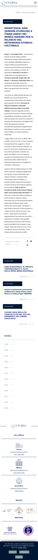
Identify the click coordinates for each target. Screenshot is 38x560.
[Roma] (19, 447)
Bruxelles (19, 486)
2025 (6, 350)
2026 (6, 344)
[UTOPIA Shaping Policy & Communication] (9, 3)
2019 (6, 385)
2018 (6, 391)
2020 (6, 379)
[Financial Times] (19, 510)
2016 (6, 402)
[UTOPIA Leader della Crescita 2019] (6, 510)
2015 (6, 408)
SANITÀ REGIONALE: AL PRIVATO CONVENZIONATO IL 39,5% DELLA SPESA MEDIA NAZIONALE (18, 269)
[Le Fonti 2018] (31, 510)
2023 (6, 362)
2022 (6, 367)
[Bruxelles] (19, 483)
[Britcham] (28, 530)
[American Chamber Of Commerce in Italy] (10, 530)
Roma (19, 449)
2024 (6, 356)
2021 (6, 373)
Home (18, 12)
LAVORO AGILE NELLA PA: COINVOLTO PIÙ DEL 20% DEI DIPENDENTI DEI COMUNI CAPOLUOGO (17, 315)
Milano (19, 467)
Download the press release (12, 243)
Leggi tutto (23, 276)
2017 (6, 396)
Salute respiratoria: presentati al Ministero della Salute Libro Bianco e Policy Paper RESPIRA (18, 291)
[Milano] (19, 465)
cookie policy (22, 547)
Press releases (28, 12)
